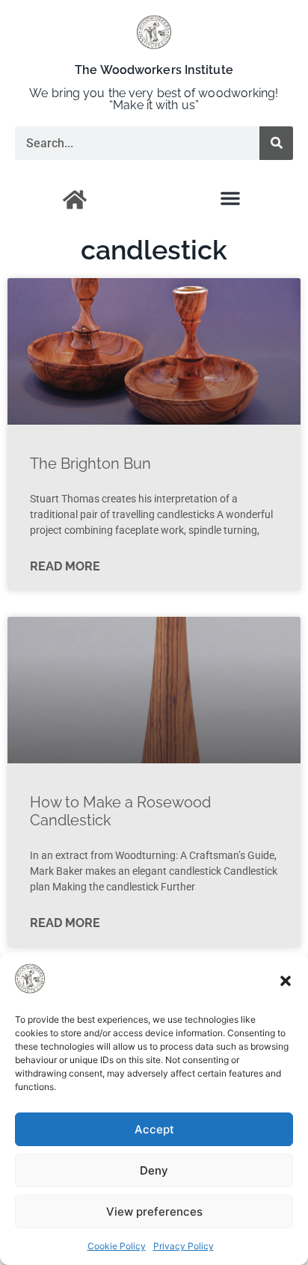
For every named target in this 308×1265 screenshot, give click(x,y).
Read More (65, 566)
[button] (285, 980)
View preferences (154, 1211)
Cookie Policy (116, 1246)
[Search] (276, 143)
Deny (154, 1170)
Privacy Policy (183, 1246)
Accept (154, 1129)
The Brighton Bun (90, 464)
